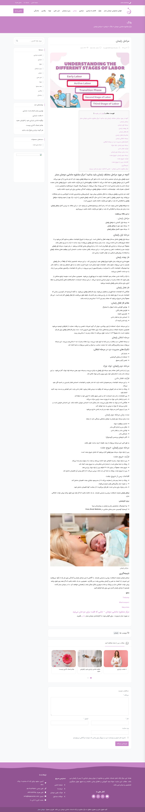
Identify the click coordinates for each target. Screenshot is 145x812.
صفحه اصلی (34, 3)
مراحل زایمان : (123, 122)
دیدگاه (126, 695)
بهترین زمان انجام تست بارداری (33, 111)
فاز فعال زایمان (123, 132)
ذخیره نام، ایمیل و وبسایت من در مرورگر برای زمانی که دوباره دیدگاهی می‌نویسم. (99, 738)
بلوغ (100, 11)
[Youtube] (107, 796)
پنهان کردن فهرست (99, 113)
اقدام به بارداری (91, 11)
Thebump (126, 597)
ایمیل (86, 718)
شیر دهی (57, 11)
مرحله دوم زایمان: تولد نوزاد (119, 145)
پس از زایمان (66, 11)
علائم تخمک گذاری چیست (92, 669)
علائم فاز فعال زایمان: (121, 135)
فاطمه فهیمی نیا (106, 48)
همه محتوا (92, 48)
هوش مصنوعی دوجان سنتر (113, 11)
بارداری (81, 11)
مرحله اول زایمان (123, 125)
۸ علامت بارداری (38, 115)
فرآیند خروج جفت (122, 159)
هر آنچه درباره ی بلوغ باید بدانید (65, 669)
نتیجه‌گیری (125, 165)
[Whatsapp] (98, 796)
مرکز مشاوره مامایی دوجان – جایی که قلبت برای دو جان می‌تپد (108, 169)
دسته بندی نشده (37, 145)
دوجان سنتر (41, 809)
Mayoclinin (125, 607)
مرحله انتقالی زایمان (122, 138)
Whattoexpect (124, 602)
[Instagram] (103, 796)
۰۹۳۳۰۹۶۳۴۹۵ (124, 3)
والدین (43, 11)
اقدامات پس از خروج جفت (120, 162)
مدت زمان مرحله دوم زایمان (119, 152)
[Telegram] (94, 796)
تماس (83, 616)
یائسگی (36, 11)
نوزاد (49, 11)
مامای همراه (18, 3)
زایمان (75, 11)
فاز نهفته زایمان (123, 128)
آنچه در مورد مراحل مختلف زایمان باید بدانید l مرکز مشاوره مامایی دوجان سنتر (104, 118)
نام (127, 718)
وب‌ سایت (125, 728)
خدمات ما (26, 3)
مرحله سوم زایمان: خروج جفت (119, 155)
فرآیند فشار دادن (123, 148)
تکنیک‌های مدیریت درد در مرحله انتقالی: (115, 142)
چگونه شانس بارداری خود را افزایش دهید (116, 670)
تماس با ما (18, 11)
